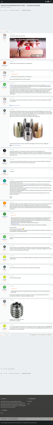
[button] (2, 1)
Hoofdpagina (29, 401)
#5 (51, 98)
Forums (28, 403)
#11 (51, 202)
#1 (51, 34)
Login (2, 412)
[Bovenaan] (50, 419)
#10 (51, 179)
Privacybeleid (37, 418)
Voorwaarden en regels (30, 418)
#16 (51, 265)
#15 (51, 255)
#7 (51, 149)
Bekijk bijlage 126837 (15, 223)
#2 (51, 61)
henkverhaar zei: (14, 74)
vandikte (3, 7)
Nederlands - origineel (13, 418)
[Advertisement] (26, 21)
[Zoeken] (50, 1)
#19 (51, 300)
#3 (51, 71)
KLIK (27, 185)
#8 (51, 159)
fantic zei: (12, 215)
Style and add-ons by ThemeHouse (30, 422)
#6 (51, 109)
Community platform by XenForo (12, 422)
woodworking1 (4, 418)
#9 (51, 169)
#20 (51, 324)
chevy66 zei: (13, 288)
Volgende (7, 31)
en (15, 105)
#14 (51, 245)
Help (42, 418)
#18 (51, 286)
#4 (51, 83)
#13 (51, 235)
